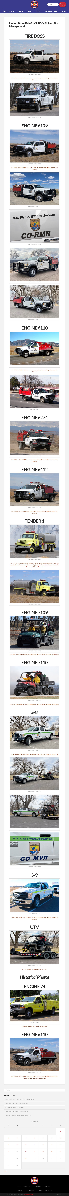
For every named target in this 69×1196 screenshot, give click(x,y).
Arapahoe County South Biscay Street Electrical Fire (19, 1099)
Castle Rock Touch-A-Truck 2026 (14, 1107)
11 (25, 1144)
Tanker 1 (40, 567)
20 (43, 1151)
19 (34, 1151)
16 (8, 1151)
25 (25, 1158)
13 (43, 1144)
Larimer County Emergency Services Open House (18, 1115)
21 (51, 1151)
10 (17, 1144)
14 (51, 1144)
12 (34, 1144)
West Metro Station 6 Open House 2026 (16, 1111)
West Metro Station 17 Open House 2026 (16, 1103)
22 (60, 1151)
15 (60, 1144)
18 (25, 1151)
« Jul (5, 1171)
